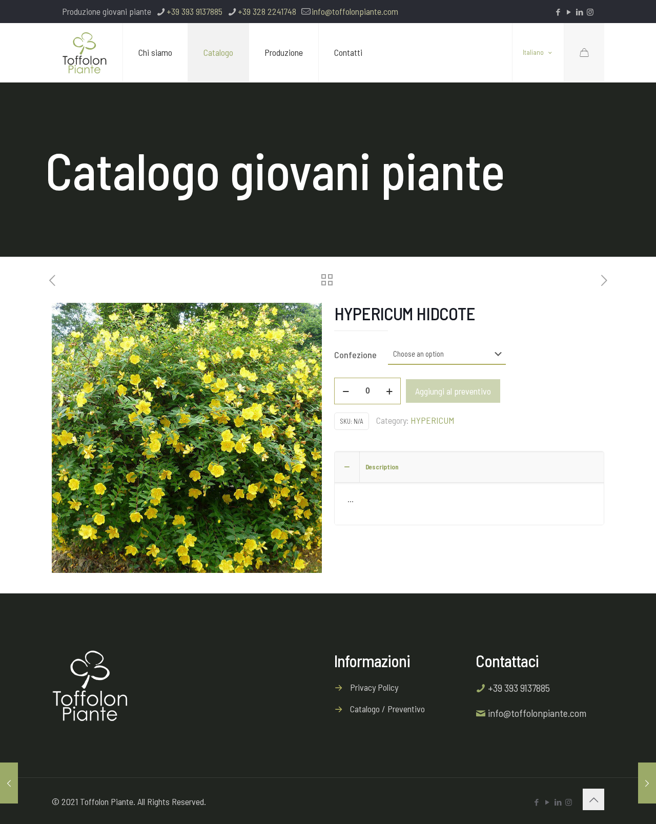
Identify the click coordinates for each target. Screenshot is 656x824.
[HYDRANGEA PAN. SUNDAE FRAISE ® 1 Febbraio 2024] (9, 783)
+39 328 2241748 (267, 11)
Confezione (355, 354)
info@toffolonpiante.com (355, 11)
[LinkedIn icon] (579, 11)
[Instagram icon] (590, 11)
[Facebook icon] (558, 11)
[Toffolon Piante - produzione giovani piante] (84, 52)
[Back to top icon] (593, 799)
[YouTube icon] (568, 11)
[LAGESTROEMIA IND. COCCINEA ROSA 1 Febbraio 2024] (647, 783)
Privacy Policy (374, 687)
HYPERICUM (433, 420)
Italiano (533, 52)
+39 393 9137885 (194, 11)
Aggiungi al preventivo (453, 391)
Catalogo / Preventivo (387, 708)
